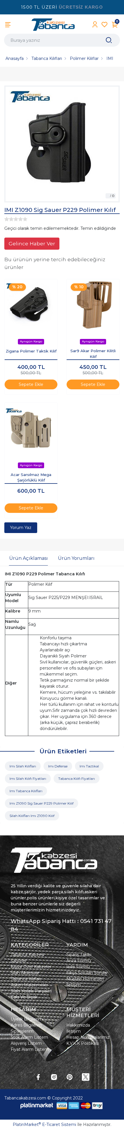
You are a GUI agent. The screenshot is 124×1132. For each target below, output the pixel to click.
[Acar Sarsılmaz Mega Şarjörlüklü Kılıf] (31, 429)
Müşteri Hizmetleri (85, 978)
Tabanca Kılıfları (26, 978)
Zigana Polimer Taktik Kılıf (31, 351)
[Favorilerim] (104, 24)
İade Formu (78, 966)
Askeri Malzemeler (29, 984)
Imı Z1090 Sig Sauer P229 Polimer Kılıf (42, 803)
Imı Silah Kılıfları (23, 766)
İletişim (73, 984)
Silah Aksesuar (25, 972)
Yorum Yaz (20, 527)
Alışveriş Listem (26, 1043)
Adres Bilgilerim (26, 1025)
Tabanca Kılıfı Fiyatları (76, 778)
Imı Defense (57, 766)
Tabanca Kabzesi (27, 954)
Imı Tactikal (89, 766)
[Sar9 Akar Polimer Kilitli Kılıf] (93, 305)
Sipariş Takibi (78, 954)
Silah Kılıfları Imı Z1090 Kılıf (32, 816)
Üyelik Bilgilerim (27, 1019)
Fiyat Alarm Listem (30, 1049)
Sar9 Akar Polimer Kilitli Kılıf (93, 353)
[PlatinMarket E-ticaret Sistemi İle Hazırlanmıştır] (36, 1106)
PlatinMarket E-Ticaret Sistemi (44, 1124)
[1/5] (6, 219)
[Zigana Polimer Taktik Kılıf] (31, 305)
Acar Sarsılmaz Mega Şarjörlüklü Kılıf (31, 477)
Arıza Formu (78, 960)
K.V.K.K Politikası (82, 1043)
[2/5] (9, 219)
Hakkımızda (78, 1025)
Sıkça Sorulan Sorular (87, 972)
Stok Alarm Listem (29, 1037)
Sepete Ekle (31, 384)
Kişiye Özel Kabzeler (31, 966)
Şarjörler (19, 960)
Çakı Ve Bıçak (24, 997)
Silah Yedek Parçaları (31, 990)
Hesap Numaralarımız (88, 1037)
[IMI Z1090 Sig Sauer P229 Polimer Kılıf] (62, 144)
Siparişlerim (22, 1031)
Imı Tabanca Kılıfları (26, 791)
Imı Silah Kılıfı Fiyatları (28, 778)
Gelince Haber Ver (32, 243)
